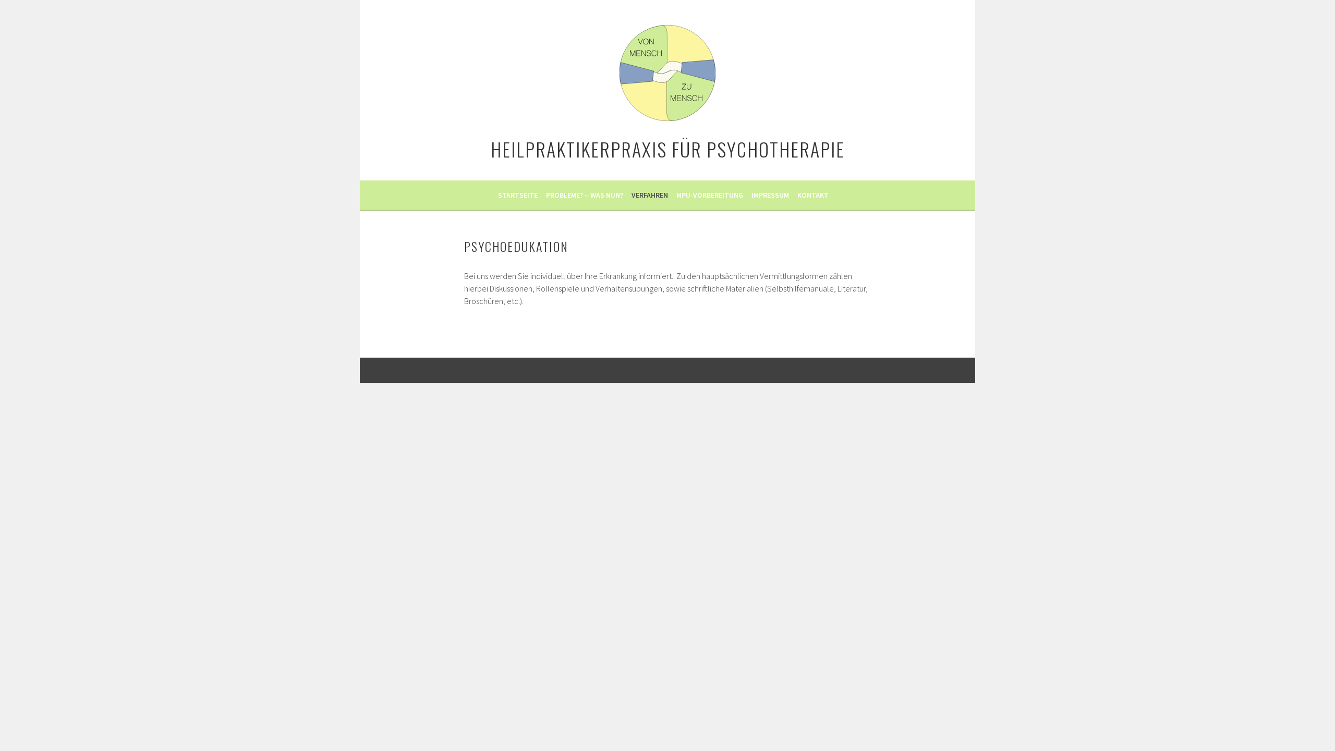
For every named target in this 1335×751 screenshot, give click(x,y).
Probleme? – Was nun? (584, 195)
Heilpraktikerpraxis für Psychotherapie (668, 149)
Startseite (518, 195)
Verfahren (650, 195)
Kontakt (813, 195)
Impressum (770, 195)
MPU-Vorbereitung (709, 195)
